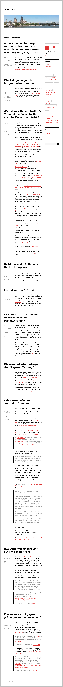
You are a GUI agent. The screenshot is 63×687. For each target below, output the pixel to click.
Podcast (50, 90)
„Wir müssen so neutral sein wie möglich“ (29, 434)
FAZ (52, 75)
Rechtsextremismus (8, 130)
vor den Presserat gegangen (30, 377)
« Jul (46, 55)
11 (48, 46)
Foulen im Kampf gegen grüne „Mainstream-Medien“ (22, 616)
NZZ (5, 559)
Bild (52, 64)
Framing (5, 296)
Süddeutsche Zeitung (50, 111)
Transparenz (54, 113)
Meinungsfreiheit (49, 85)
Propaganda (48, 101)
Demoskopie (48, 66)
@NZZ (29, 598)
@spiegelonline (21, 437)
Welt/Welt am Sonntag (50, 120)
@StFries (33, 598)
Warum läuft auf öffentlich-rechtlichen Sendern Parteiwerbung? (21, 317)
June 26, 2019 (36, 670)
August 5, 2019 (35, 603)
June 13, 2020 (31, 448)
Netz (47, 90)
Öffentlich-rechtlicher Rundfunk (6, 63)
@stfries (31, 665)
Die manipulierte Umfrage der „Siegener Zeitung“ (21, 366)
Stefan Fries (9, 9)
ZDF (10, 68)
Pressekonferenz (49, 96)
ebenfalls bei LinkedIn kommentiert (28, 242)
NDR (57, 88)
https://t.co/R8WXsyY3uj (21, 641)
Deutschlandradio (7, 60)
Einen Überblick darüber (21, 166)
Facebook (48, 75)
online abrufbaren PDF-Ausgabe (34, 574)
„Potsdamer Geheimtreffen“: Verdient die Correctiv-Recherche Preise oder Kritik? (22, 114)
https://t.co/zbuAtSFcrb (21, 598)
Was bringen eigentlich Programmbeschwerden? (20, 82)
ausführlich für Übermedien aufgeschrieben (26, 69)
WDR (52, 118)
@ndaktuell (18, 663)
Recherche (48, 103)
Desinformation (49, 68)
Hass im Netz (53, 79)
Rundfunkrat (8, 66)
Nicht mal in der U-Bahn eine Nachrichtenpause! (22, 266)
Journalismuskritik (7, 126)
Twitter (47, 116)
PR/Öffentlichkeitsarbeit (50, 92)
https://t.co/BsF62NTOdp (27, 444)
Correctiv (6, 123)
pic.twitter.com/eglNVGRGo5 (22, 600)
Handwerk (6, 124)
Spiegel (5, 415)
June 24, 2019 (36, 644)
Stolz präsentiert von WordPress (16, 681)
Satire (56, 105)
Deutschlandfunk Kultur (50, 73)
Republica (53, 103)
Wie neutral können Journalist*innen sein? (18, 402)
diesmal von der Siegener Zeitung (23, 391)
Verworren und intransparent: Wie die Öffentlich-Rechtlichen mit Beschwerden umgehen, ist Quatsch (21, 48)
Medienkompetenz (49, 83)
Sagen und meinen (49, 105)
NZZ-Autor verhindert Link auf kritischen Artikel (21, 550)
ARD (5, 59)
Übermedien (6, 68)
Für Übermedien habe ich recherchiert (31, 279)
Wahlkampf (6, 334)
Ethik (9, 123)
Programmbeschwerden (51, 98)
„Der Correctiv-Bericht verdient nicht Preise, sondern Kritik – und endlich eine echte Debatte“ (28, 177)
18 (48, 49)
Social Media (48, 107)
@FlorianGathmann (20, 441)
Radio (53, 101)
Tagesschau (6, 274)
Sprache (9, 296)
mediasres (56, 81)
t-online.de (8, 273)
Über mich (48, 134)
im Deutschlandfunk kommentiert (27, 425)
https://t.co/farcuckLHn (21, 665)
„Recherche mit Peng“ (29, 253)
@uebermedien (38, 665)
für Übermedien (28, 556)
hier (33, 353)
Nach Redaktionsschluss (50, 88)
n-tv (5, 273)
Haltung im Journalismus (50, 77)
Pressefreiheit (7, 413)
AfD (46, 64)
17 (46, 49)
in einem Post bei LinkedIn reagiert (31, 194)
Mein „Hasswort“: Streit (19, 289)
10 (46, 46)
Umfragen (6, 375)
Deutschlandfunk (7, 328)
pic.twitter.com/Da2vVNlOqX (22, 667)
